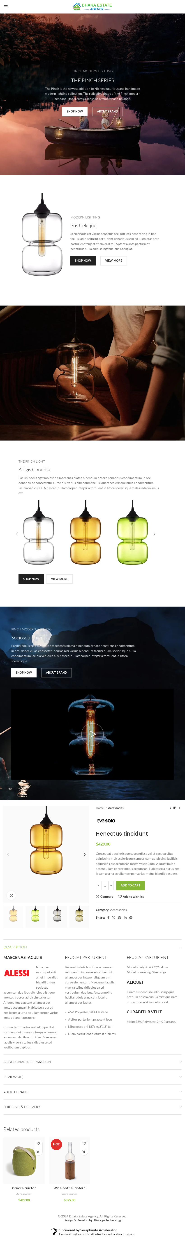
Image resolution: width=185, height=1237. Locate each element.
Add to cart (130, 885)
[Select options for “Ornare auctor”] (38, 1151)
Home (100, 808)
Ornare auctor (24, 1188)
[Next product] (179, 808)
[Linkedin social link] (125, 918)
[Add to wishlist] (38, 1143)
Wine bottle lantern (70, 1188)
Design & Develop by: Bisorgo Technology (92, 1220)
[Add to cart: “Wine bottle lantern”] (84, 1151)
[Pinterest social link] (120, 918)
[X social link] (114, 918)
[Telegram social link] (131, 918)
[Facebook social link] (108, 918)
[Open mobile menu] (5, 6)
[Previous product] (170, 808)
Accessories (116, 808)
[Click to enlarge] (11, 895)
